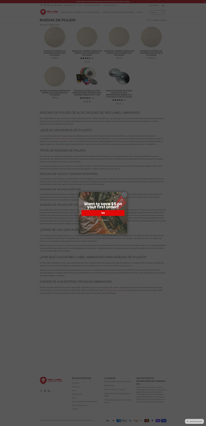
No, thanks (103, 220)
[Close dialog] (124, 195)
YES (103, 213)
